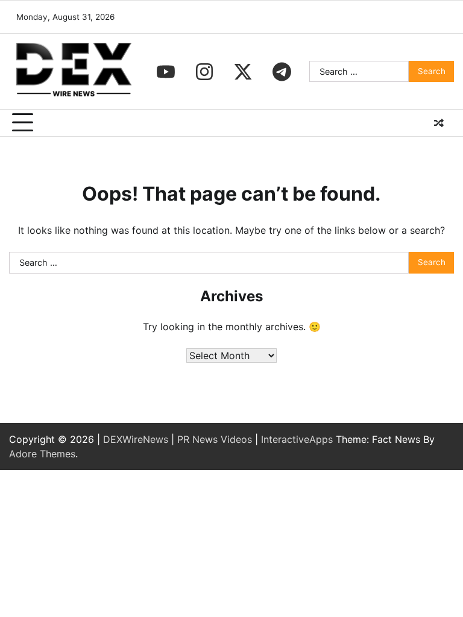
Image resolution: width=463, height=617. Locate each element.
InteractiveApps (297, 439)
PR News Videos (214, 439)
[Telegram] (281, 71)
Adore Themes (42, 454)
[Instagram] (204, 71)
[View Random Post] (439, 123)
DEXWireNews (135, 439)
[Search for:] (359, 72)
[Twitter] (243, 71)
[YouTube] (165, 71)
